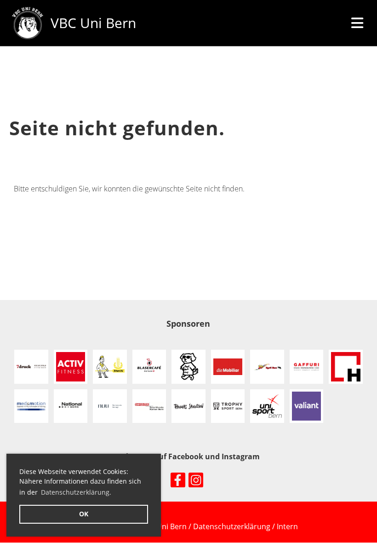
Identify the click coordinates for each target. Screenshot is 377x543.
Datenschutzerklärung (232, 526)
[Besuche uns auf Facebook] (178, 481)
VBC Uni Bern (93, 22)
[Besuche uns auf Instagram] (195, 481)
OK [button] (83, 513)
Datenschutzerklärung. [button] (76, 492)
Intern (287, 526)
